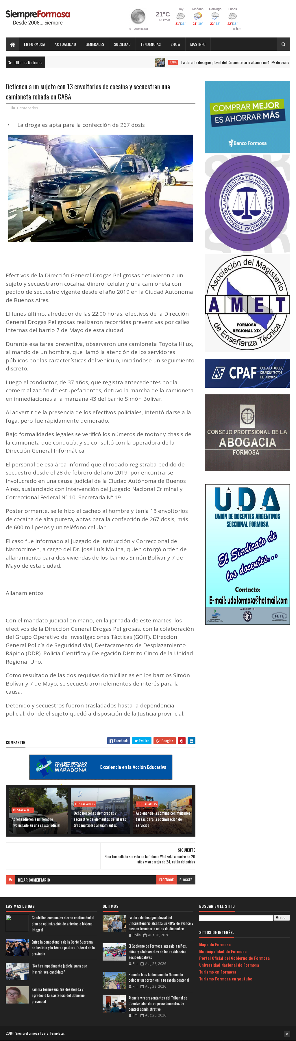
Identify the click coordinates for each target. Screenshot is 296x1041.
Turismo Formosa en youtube (225, 979)
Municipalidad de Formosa (223, 951)
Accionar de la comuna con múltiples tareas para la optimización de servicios (163, 819)
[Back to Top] (287, 1034)
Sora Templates (53, 1033)
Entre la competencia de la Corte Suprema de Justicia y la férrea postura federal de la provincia (63, 948)
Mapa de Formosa (215, 944)
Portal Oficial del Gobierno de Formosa (234, 958)
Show (176, 44)
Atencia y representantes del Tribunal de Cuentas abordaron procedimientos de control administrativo (158, 1003)
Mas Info (198, 44)
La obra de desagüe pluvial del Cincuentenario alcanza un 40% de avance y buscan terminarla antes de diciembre (161, 922)
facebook (166, 879)
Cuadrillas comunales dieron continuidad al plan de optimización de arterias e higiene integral (63, 924)
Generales (95, 44)
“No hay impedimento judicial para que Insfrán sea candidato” (59, 969)
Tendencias (150, 44)
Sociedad (122, 44)
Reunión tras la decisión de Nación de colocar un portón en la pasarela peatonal (159, 977)
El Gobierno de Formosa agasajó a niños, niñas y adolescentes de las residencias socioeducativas (158, 951)
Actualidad (65, 44)
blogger (186, 879)
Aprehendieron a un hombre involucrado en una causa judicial (36, 822)
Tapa (151, 62)
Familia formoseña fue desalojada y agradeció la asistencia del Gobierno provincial (58, 995)
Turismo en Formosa (217, 972)
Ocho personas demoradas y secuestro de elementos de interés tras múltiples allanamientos (100, 819)
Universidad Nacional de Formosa (229, 965)
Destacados (27, 107)
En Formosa (34, 44)
